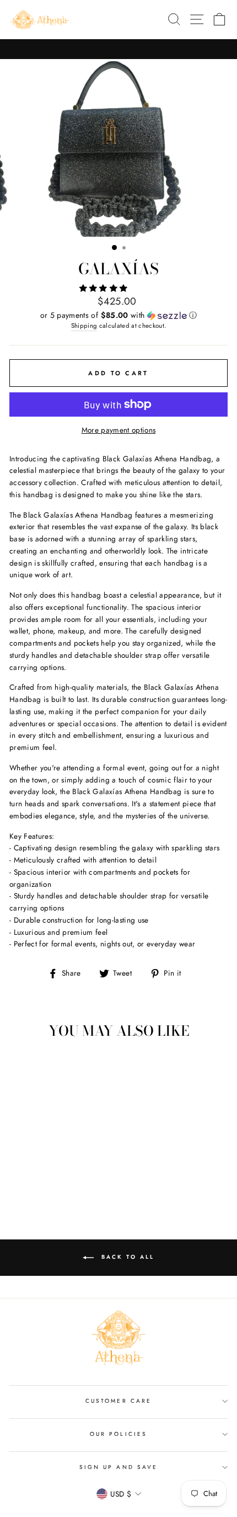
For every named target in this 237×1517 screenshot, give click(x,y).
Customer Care (118, 1401)
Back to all (126, 1257)
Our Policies (118, 1434)
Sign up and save (118, 1467)
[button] (104, 288)
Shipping (84, 325)
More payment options (119, 429)
